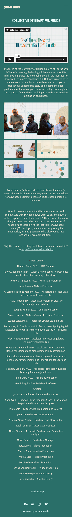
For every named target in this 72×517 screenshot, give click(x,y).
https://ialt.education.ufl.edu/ (37, 249)
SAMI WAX (12, 7)
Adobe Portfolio (41, 511)
